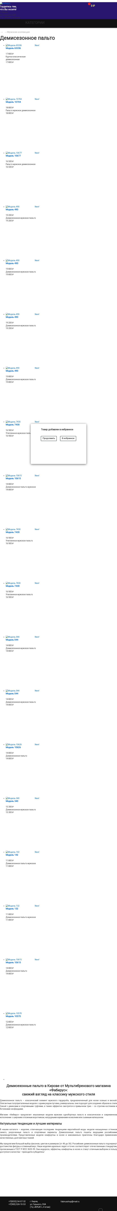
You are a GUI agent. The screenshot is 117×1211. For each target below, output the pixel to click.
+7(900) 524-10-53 (17, 1204)
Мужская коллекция (18, 32)
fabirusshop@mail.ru (70, 1201)
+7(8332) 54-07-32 (17, 1201)
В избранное (68, 438)
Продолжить (49, 438)
